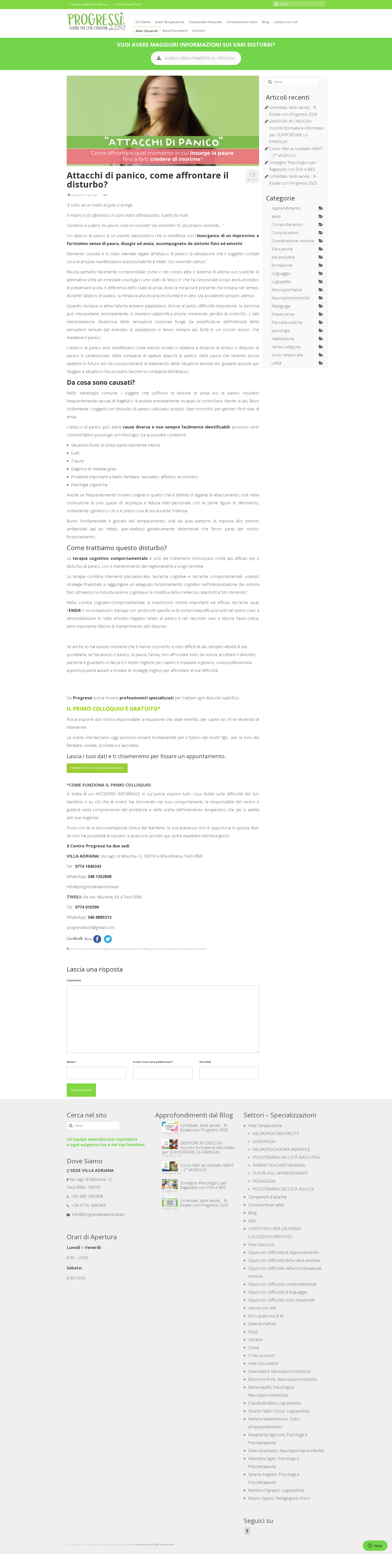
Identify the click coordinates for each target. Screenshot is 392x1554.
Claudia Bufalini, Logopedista (274, 1403)
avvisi (276, 216)
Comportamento (287, 224)
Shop (253, 1331)
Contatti (198, 30)
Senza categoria (286, 346)
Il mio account (261, 1355)
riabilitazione (283, 338)
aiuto (71, 948)
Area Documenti (175, 30)
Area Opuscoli (147, 31)
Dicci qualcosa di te (266, 1315)
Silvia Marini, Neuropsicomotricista (279, 1371)
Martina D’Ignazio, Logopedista (276, 1490)
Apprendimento (286, 208)
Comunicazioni (285, 232)
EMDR (146, 948)
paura (161, 948)
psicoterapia (190, 948)
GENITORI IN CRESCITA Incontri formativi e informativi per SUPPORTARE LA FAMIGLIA (198, 1147)
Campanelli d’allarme (205, 22)
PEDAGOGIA (264, 1181)
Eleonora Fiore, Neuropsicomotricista (282, 1379)
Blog (265, 22)
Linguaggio (281, 273)
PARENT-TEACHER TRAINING (279, 1165)
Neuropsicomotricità (290, 298)
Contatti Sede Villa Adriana (88, 4)
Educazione (282, 249)
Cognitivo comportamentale (117, 948)
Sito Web (205, 1061)
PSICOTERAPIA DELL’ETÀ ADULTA (283, 1189)
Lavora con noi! (286, 22)
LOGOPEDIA (264, 1141)
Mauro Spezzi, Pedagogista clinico (279, 1498)
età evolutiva (283, 257)
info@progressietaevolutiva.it (97, 1214)
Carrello (255, 1339)
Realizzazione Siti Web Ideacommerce (154, 1544)
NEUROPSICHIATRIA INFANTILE (281, 1149)
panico (153, 948)
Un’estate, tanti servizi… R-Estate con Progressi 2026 (204, 1127)
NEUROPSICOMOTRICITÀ (276, 1133)
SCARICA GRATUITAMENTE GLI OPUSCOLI (200, 58)
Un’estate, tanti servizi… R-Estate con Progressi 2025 (204, 1202)
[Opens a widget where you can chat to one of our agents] (375, 1546)
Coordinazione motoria (293, 240)
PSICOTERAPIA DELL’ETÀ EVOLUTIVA (286, 1157)
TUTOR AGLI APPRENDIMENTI (280, 1173)
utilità (276, 363)
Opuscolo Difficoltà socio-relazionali (281, 1300)
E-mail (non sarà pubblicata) (153, 1061)
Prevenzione (283, 314)
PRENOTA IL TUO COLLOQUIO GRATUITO (97, 768)
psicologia (92, 195)
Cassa (253, 1347)
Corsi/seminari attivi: (242, 22)
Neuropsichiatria (286, 289)
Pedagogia (281, 306)
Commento (74, 980)
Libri (252, 1220)
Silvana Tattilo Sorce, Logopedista (278, 1411)
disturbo (137, 948)
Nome (71, 1061)
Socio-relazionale (287, 355)
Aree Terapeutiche (169, 22)
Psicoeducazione (287, 322)
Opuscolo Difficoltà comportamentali (282, 1284)
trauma (202, 948)
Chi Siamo (143, 22)
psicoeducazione (174, 948)
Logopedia (281, 281)
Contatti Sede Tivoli (127, 4)
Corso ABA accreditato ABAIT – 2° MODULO (207, 1167)
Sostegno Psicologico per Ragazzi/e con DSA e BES (203, 1185)
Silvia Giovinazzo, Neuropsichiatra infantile (286, 1450)
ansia (78, 948)
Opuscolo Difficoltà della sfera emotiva (284, 1260)
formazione (282, 265)
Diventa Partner (262, 1323)
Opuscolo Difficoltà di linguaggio (277, 1292)
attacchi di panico (91, 948)
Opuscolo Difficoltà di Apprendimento (283, 1252)
